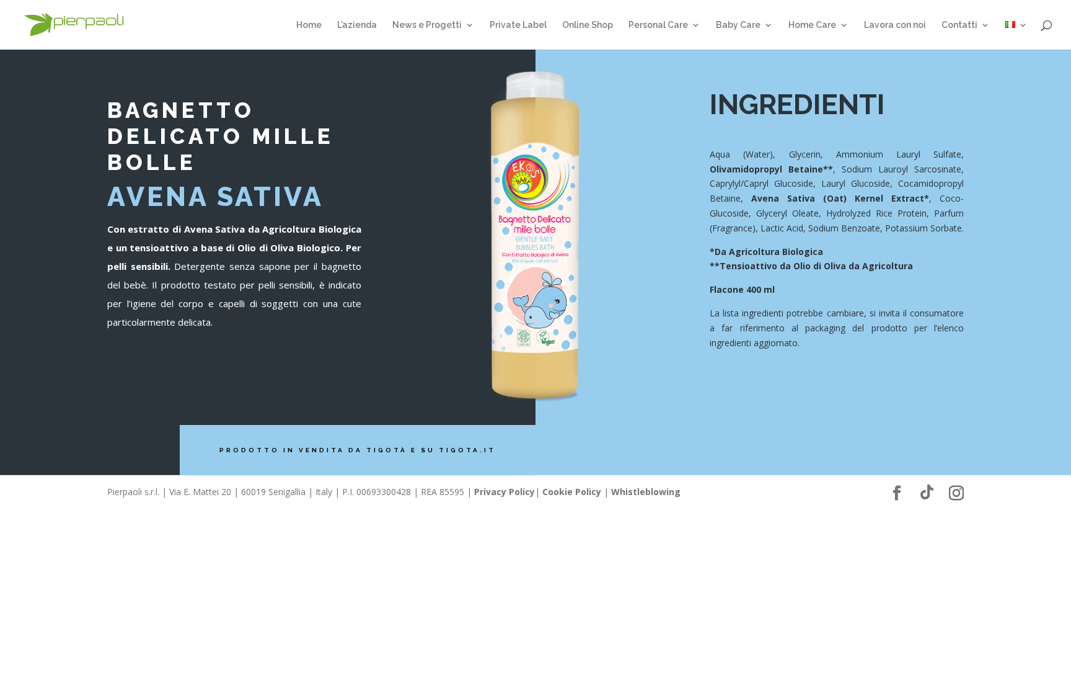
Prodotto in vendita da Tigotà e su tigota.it (357, 450)
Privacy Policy (504, 492)
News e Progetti (427, 25)
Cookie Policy (571, 492)
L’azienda (357, 25)
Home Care (812, 25)
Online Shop (587, 25)
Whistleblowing (646, 492)
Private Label (518, 25)
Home (309, 25)
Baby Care (738, 25)
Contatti (959, 25)
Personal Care (658, 25)
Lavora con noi (895, 25)
